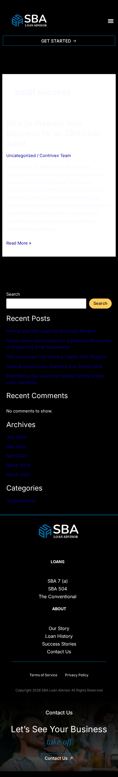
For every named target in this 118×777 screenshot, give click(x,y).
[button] (110, 20)
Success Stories (59, 644)
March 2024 (18, 465)
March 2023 (18, 474)
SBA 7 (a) (58, 581)
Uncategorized (21, 155)
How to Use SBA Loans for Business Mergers (51, 331)
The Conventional (57, 596)
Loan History (59, 636)
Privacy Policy (76, 675)
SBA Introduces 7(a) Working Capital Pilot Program (56, 356)
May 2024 (16, 446)
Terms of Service (43, 675)
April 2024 (16, 455)
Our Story (59, 628)
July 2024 (16, 437)
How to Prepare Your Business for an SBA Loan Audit (53, 133)
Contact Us (59, 651)
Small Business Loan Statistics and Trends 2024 (54, 366)
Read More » (18, 242)
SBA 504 (57, 589)
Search (13, 294)
